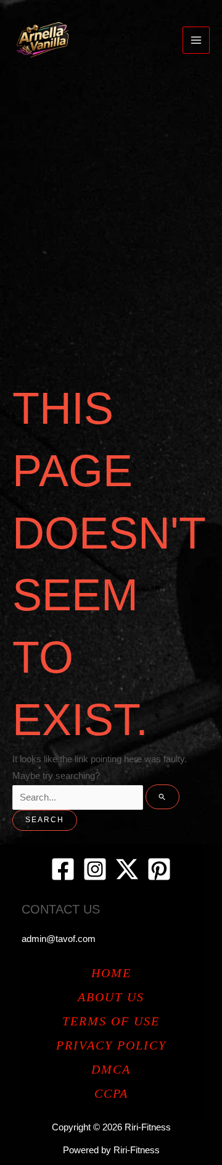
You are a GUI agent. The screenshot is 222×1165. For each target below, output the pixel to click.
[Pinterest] (159, 869)
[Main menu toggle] (196, 40)
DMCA (111, 1069)
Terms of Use (111, 1021)
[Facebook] (63, 869)
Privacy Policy (111, 1045)
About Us (111, 997)
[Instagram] (95, 869)
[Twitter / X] (127, 869)
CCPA (111, 1093)
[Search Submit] (162, 796)
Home (111, 973)
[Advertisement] (111, 197)
